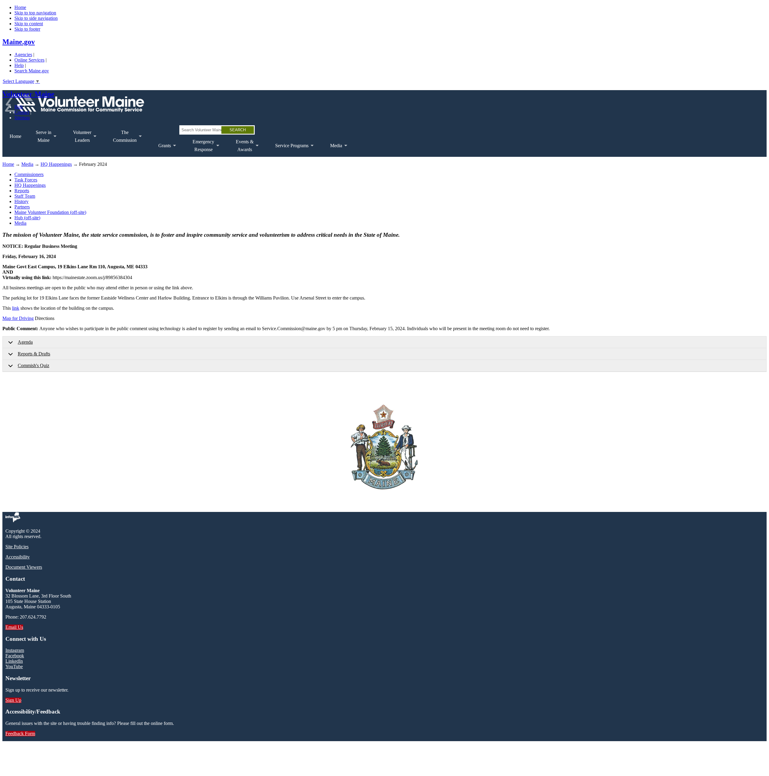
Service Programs (288, 150)
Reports (21, 190)
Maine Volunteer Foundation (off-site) (50, 212)
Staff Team (24, 196)
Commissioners (29, 174)
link (15, 308)
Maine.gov (18, 42)
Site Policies (17, 546)
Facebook (14, 655)
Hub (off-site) (27, 217)
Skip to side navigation (36, 18)
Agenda (25, 342)
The (121, 139)
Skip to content (28, 23)
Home (20, 7)
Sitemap (22, 117)
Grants (161, 150)
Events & (241, 148)
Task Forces (25, 179)
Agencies (23, 54)
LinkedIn (14, 661)
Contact (21, 112)
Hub (18, 106)
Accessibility (17, 556)
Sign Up (13, 700)
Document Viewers (23, 567)
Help (19, 65)
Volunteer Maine (28, 94)
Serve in (40, 139)
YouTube (14, 666)
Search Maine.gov (31, 70)
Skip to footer (27, 29)
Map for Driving (18, 318)
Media (332, 150)
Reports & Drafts (34, 353)
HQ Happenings (56, 164)
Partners (22, 206)
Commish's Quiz (33, 365)
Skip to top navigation (35, 12)
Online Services (29, 59)
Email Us (14, 627)
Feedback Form (20, 733)
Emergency (199, 148)
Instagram (14, 650)
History (21, 201)
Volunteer (78, 139)
